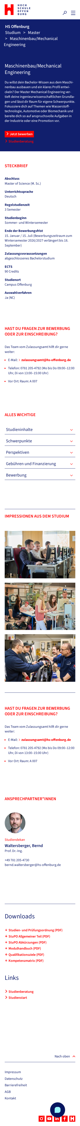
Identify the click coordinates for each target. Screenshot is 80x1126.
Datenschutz (14, 1078)
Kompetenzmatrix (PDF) (26, 960)
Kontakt (10, 1098)
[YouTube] (49, 1119)
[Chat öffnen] (57, 1109)
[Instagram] (42, 1119)
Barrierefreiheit (16, 1085)
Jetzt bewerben (21, 134)
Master (34, 33)
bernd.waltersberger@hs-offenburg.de (33, 865)
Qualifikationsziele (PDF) (26, 954)
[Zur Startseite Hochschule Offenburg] (21, 9)
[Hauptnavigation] (73, 13)
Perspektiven (17, 452)
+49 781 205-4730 (17, 860)
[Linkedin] (57, 1119)
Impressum (13, 1072)
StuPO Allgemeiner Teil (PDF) (29, 936)
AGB (8, 1091)
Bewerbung (16, 475)
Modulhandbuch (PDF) (25, 948)
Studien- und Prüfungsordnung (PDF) (36, 930)
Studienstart (18, 997)
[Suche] (65, 13)
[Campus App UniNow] (72, 1119)
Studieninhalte (19, 430)
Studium (13, 33)
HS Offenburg (17, 27)
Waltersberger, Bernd (24, 846)
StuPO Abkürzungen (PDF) (28, 942)
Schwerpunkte (19, 441)
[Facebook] (65, 1119)
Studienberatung (21, 141)
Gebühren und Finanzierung (31, 464)
